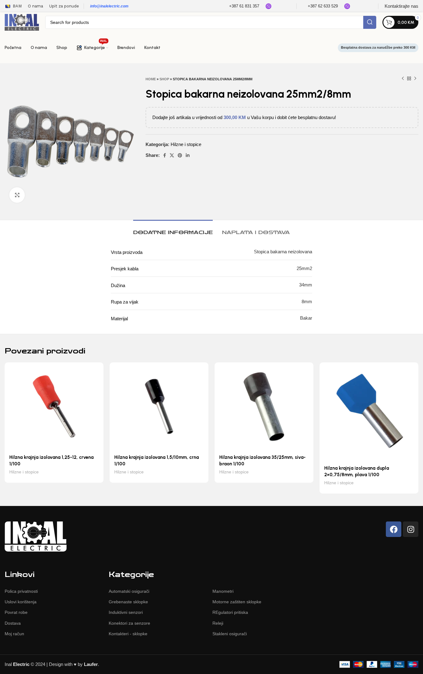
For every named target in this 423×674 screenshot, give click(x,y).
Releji (217, 623)
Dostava (13, 623)
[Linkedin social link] (187, 155)
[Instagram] (410, 529)
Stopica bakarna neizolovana (283, 251)
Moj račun (14, 633)
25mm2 (304, 268)
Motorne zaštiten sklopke (236, 601)
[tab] (173, 229)
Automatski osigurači (129, 591)
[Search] (369, 22)
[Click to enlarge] (17, 195)
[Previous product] (403, 79)
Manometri (222, 591)
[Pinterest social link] (180, 155)
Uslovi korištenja (21, 601)
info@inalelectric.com (109, 6)
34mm (305, 284)
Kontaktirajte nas (401, 6)
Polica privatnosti (21, 591)
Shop (164, 79)
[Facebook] (393, 529)
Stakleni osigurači (229, 633)
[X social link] (172, 155)
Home (151, 79)
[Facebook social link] (164, 155)
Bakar (306, 318)
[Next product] (415, 79)
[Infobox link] (240, 6)
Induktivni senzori (126, 612)
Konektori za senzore (129, 623)
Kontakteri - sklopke (128, 633)
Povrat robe (16, 612)
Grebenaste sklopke (128, 601)
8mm (307, 301)
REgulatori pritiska (230, 612)
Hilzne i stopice (186, 144)
